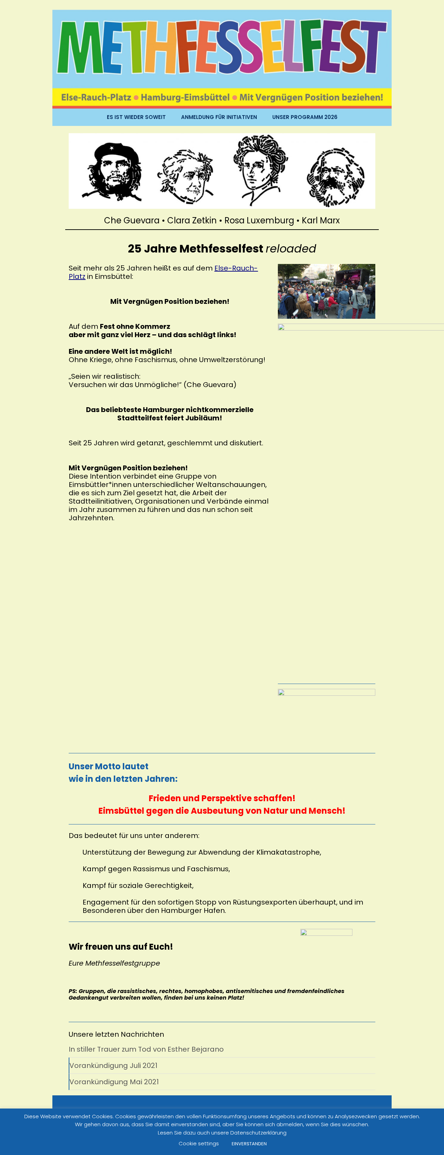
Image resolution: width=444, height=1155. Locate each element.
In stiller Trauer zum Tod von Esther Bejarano (146, 1049)
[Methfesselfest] (222, 58)
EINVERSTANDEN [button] (249, 1143)
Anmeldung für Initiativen (219, 117)
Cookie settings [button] (199, 1143)
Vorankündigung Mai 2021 (114, 1082)
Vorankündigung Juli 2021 (113, 1065)
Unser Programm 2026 (305, 117)
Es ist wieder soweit (136, 117)
